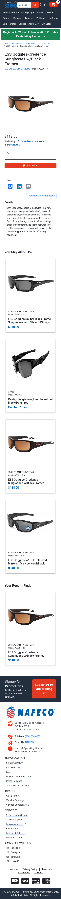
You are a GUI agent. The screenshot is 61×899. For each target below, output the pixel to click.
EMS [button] (49, 12)
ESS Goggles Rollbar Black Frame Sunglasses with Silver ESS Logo (29, 320)
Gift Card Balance (15, 833)
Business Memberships (18, 776)
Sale (5, 24)
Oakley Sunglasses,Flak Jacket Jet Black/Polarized (30, 401)
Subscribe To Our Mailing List (44, 689)
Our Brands (12, 795)
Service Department (17, 815)
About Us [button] (33, 24)
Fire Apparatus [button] (10, 12)
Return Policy (13, 767)
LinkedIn (15, 861)
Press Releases (14, 780)
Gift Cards (46, 24)
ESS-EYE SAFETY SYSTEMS (17, 69)
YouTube (15, 856)
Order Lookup (13, 828)
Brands (13, 24)
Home (5, 43)
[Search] (35, 5)
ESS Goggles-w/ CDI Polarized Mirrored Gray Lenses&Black (27, 561)
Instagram (16, 852)
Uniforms (53, 18)
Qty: (8, 152)
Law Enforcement (18, 43)
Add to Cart (32, 165)
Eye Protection (43, 43)
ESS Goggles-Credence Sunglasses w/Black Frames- (26, 481)
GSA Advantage (14, 824)
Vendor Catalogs (15, 800)
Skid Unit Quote (14, 819)
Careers (38, 872)
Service (22, 24)
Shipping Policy (14, 762)
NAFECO (29, 742)
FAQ (8, 771)
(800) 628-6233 (32, 736)
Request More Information (41, 195)
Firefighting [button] (26, 12)
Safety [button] (6, 18)
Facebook (16, 847)
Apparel (31, 43)
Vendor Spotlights (16, 804)
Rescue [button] (17, 18)
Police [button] (39, 12)
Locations (13, 869)
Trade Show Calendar (17, 785)
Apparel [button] (28, 18)
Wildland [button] (40, 18)
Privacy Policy (30, 869)
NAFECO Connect (15, 837)
